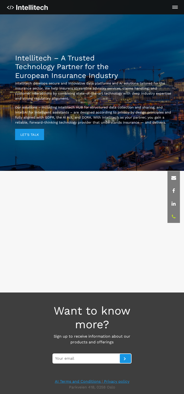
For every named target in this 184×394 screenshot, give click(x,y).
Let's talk (29, 135)
